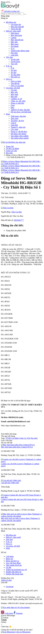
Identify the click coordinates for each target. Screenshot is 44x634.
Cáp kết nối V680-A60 (10, 483)
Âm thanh (14, 46)
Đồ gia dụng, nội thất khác (21, 112)
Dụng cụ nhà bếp (17, 103)
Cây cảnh (14, 129)
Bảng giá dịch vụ (12, 561)
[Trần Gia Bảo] (7, 208)
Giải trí (13, 123)
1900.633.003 (6, 580)
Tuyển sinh (15, 59)
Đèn (12, 107)
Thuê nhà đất (16, 29)
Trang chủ (10, 146)
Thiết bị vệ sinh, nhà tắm (20, 110)
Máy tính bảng (16, 35)
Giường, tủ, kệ (16, 99)
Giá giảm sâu (16, 24)
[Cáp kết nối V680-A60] (11, 480)
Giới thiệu (10, 556)
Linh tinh (14, 125)
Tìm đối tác (15, 83)
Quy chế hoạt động (13, 563)
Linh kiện (14, 55)
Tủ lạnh (14, 90)
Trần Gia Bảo (16, 212)
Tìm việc (14, 64)
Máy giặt (14, 92)
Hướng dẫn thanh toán (14, 574)
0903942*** (19, 220)
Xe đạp (13, 73)
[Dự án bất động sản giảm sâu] (13, 142)
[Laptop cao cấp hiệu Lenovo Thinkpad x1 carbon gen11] (22, 462)
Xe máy (14, 70)
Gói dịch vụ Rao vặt (11, 11)
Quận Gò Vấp (11, 151)
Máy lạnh (14, 94)
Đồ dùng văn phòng (18, 134)
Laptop (13, 38)
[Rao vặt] (10, 8)
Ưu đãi (8, 567)
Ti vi (12, 48)
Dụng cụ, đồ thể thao (19, 132)
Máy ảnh (14, 42)
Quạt (13, 105)
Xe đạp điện (15, 75)
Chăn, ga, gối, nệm (18, 101)
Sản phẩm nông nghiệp (20, 138)
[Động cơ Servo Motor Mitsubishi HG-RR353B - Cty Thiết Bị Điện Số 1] (22, 164)
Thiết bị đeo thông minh (20, 51)
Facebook (9, 587)
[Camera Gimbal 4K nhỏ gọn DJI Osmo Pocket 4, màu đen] (22, 497)
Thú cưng (14, 118)
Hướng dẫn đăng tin (13, 572)
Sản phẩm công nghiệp (19, 136)
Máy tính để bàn (17, 40)
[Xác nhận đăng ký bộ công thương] (15, 607)
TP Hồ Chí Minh (12, 149)
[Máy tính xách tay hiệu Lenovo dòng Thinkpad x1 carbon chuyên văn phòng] (22, 516)
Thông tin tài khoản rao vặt (16, 570)
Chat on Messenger (23, 632)
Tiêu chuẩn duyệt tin (14, 565)
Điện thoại (15, 33)
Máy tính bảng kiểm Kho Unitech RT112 (17, 447)
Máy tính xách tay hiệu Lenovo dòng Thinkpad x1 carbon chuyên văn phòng (20, 519)
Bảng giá (9, 559)
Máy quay (15, 44)
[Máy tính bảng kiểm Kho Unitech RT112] (18, 445)
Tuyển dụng (15, 62)
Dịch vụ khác (16, 81)
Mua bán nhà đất (17, 27)
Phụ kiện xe (15, 77)
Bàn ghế (14, 97)
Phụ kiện (14, 53)
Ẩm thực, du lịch (17, 121)
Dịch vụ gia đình (17, 86)
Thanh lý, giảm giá (18, 127)
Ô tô (12, 68)
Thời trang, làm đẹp (18, 116)
